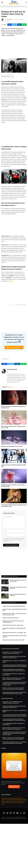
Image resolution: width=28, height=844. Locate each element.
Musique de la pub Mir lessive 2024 (10, 617)
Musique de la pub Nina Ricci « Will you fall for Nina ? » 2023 (13, 427)
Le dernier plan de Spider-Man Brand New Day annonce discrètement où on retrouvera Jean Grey (14, 670)
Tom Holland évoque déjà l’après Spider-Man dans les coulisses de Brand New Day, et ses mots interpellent (15, 665)
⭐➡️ (14, 347)
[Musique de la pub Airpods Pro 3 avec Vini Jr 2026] (5, 588)
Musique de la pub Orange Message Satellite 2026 (14, 606)
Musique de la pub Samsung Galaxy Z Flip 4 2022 (13, 640)
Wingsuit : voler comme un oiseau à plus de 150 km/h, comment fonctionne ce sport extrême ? (13, 688)
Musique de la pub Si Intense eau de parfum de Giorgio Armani (13, 407)
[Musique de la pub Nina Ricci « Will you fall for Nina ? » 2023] (14, 417)
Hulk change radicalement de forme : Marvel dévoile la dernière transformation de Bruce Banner (14, 693)
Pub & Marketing (10, 6)
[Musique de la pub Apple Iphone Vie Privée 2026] (5, 595)
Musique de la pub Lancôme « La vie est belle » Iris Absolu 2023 (13, 485)
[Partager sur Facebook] (9, 24)
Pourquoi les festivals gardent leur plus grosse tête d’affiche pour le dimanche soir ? (14, 657)
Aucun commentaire (6, 21)
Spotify (11, 281)
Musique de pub (17, 6)
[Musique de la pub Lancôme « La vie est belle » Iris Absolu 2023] (14, 476)
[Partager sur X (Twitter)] (14, 24)
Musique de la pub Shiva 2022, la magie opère (13, 625)
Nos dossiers (4, 798)
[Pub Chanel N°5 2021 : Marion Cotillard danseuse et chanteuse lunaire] (14, 496)
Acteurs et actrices (18, 799)
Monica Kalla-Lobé (9, 19)
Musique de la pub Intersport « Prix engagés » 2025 (14, 632)
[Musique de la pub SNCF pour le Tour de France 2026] (5, 581)
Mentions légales (19, 818)
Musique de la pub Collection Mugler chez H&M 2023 (13, 465)
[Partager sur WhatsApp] (24, 24)
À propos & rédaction (17, 817)
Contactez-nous (14, 786)
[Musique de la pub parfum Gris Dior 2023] (14, 437)
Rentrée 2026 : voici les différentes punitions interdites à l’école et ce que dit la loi (13, 652)
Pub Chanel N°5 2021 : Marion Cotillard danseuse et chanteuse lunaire (14, 505)
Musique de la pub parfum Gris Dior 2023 (11, 446)
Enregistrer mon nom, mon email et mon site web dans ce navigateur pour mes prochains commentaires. (13, 540)
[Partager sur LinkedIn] (19, 24)
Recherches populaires (10, 818)
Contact (24, 818)
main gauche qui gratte (15, 802)
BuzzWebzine (3, 6)
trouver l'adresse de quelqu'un (15, 801)
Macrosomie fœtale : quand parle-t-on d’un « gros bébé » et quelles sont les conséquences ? (14, 678)
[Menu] (2, 2)
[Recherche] (26, 2)
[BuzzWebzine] (14, 2)
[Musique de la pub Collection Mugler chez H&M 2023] (14, 456)
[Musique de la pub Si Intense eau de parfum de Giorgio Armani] (14, 397)
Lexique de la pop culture (13, 798)
